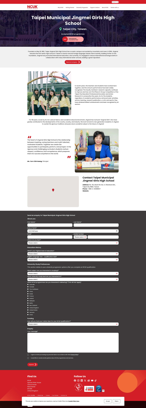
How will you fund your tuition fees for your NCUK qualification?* (49, 321)
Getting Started (70, 7)
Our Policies (55, 395)
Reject (116, 401)
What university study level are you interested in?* (44, 276)
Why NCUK (60, 7)
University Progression (82, 7)
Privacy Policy (74, 354)
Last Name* (78, 222)
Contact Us (64, 395)
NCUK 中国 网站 (31, 395)
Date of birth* (32, 228)
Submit (31, 365)
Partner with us (115, 7)
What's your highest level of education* (40, 251)
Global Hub (40, 395)
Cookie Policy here (73, 401)
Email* (29, 234)
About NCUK (105, 7)
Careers (48, 395)
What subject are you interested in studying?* (43, 270)
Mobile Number (79, 234)
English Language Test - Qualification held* (42, 257)
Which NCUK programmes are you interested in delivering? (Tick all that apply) (54, 282)
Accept (108, 401)
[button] (53, 190)
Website (86, 191)
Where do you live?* (34, 240)
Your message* (32, 331)
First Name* (31, 222)
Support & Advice (95, 7)
